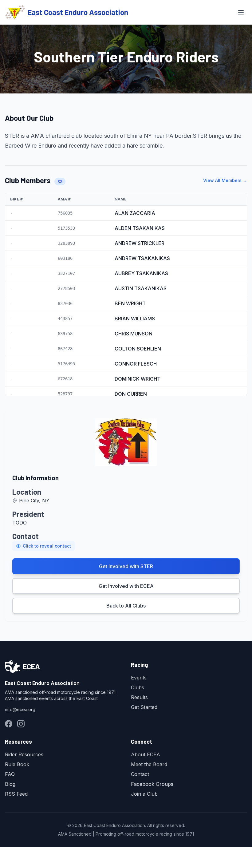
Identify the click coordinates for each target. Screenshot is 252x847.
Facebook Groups (152, 784)
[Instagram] (21, 723)
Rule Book (17, 764)
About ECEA (145, 754)
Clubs (137, 687)
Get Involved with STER (126, 566)
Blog (10, 784)
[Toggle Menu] (241, 12)
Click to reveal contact (47, 545)
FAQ (10, 774)
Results (139, 697)
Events (139, 678)
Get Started (144, 707)
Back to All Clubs (126, 606)
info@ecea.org (20, 709)
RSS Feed (16, 794)
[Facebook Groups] (8, 723)
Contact (140, 774)
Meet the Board (149, 764)
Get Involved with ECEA (126, 586)
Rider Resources (24, 754)
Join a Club (144, 794)
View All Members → (225, 180)
